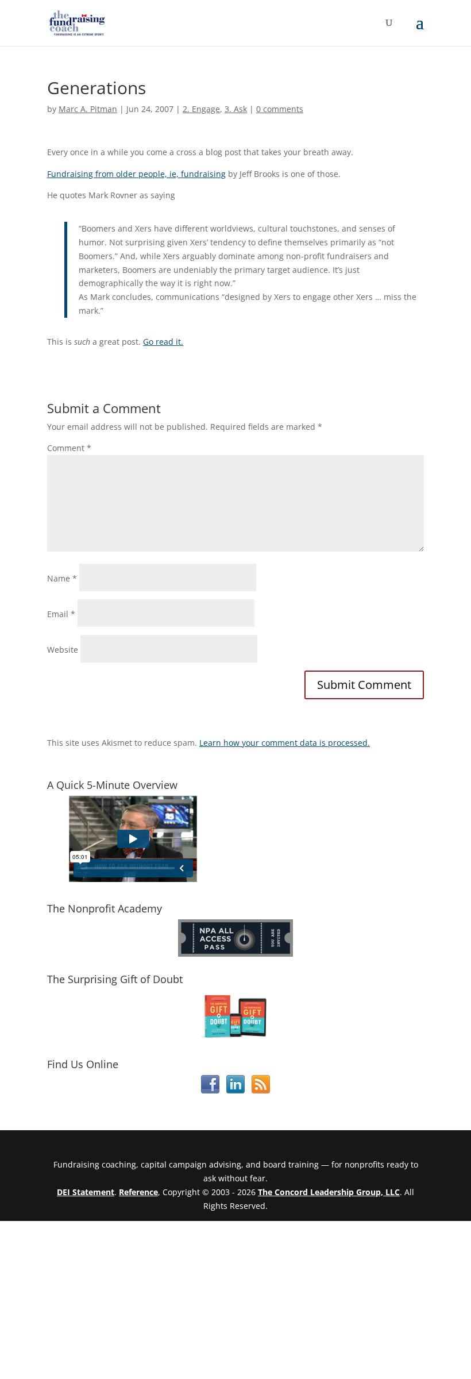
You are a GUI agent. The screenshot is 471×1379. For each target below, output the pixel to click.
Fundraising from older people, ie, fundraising (136, 173)
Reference (138, 1192)
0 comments (279, 108)
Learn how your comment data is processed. (284, 742)
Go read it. (163, 341)
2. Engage (201, 108)
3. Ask (236, 108)
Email (61, 613)
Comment (69, 447)
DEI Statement (85, 1192)
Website (62, 649)
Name (62, 578)
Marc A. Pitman (88, 108)
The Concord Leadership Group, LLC (329, 1192)
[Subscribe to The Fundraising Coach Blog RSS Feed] (261, 1090)
